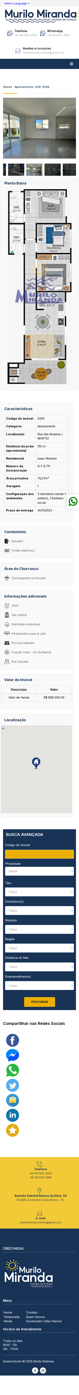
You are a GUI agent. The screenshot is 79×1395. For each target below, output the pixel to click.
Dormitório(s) (14, 901)
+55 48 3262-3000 (25, 35)
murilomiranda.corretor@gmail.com (43, 52)
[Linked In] (12, 1115)
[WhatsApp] (12, 1070)
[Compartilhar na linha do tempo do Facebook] (12, 1040)
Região (10, 939)
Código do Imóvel (17, 845)
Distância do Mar (17, 958)
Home (7, 1312)
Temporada (11, 1317)
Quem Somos (35, 1317)
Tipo (8, 883)
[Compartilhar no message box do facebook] (12, 1055)
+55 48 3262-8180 (41, 1177)
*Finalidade (13, 863)
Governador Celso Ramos (44, 1321)
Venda (7, 1321)
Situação (11, 920)
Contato (31, 1312)
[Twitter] (12, 1085)
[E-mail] (12, 1100)
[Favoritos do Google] (12, 1130)
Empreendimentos (18, 976)
